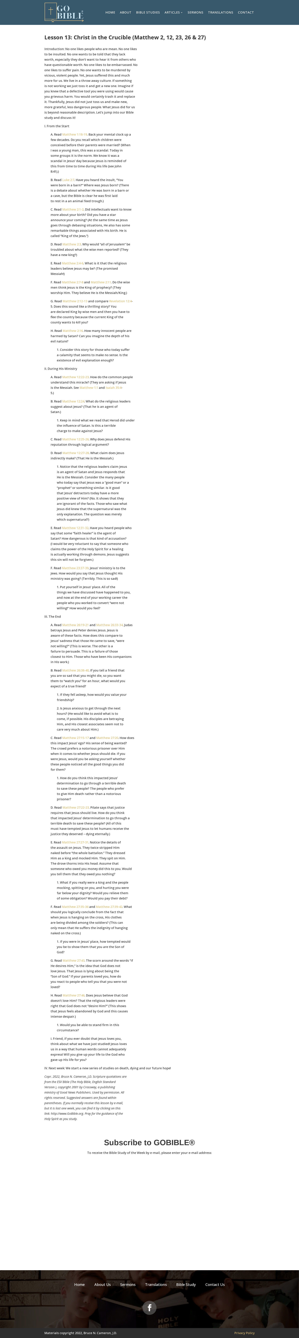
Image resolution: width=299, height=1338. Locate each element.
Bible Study (186, 1285)
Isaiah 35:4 (113, 388)
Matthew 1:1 (89, 388)
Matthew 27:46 (74, 995)
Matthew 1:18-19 (74, 134)
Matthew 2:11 (101, 282)
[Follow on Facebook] (149, 1308)
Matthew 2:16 (73, 331)
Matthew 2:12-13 (75, 301)
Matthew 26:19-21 (75, 625)
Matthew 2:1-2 (73, 209)
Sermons (195, 12)
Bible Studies (148, 12)
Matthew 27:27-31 (75, 842)
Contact (246, 12)
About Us (102, 1285)
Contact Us (215, 1285)
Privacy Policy (244, 1333)
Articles (172, 12)
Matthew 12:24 (73, 401)
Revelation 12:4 (120, 301)
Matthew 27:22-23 (75, 807)
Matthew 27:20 (107, 738)
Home (110, 12)
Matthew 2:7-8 (72, 282)
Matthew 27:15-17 (75, 738)
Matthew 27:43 (74, 960)
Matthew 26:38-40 (75, 670)
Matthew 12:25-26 (75, 439)
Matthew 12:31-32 (75, 528)
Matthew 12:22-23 (75, 377)
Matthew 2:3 (71, 244)
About (125, 12)
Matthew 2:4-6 (72, 263)
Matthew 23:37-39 (75, 568)
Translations (220, 12)
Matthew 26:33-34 (109, 625)
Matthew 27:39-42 (109, 907)
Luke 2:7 (68, 180)
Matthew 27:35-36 (75, 907)
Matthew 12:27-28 (75, 453)
